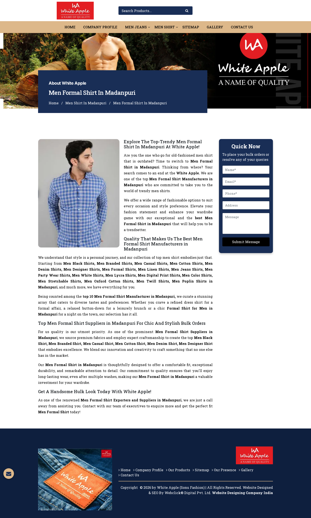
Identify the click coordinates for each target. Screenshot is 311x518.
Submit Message (246, 242)
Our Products (178, 470)
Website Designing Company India (242, 492)
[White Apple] (75, 10)
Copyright (129, 487)
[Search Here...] (187, 11)
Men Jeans (136, 27)
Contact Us (242, 27)
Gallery (215, 27)
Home (70, 27)
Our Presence (224, 470)
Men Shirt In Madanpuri (85, 103)
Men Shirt (164, 27)
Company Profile (100, 27)
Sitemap (190, 27)
